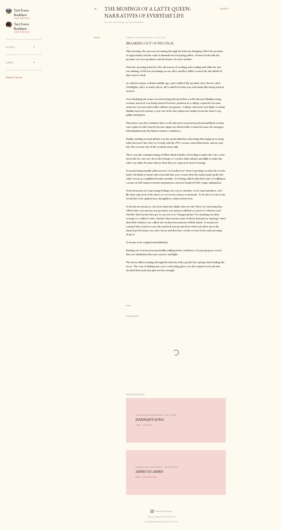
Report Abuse (14, 77)
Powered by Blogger (163, 511)
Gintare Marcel (169, 517)
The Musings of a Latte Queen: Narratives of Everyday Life (147, 12)
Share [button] (97, 37)
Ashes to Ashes (149, 471)
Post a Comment (150, 477)
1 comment (147, 425)
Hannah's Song (150, 419)
